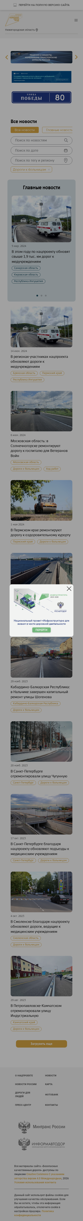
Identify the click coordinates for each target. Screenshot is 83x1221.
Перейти (41, 630)
